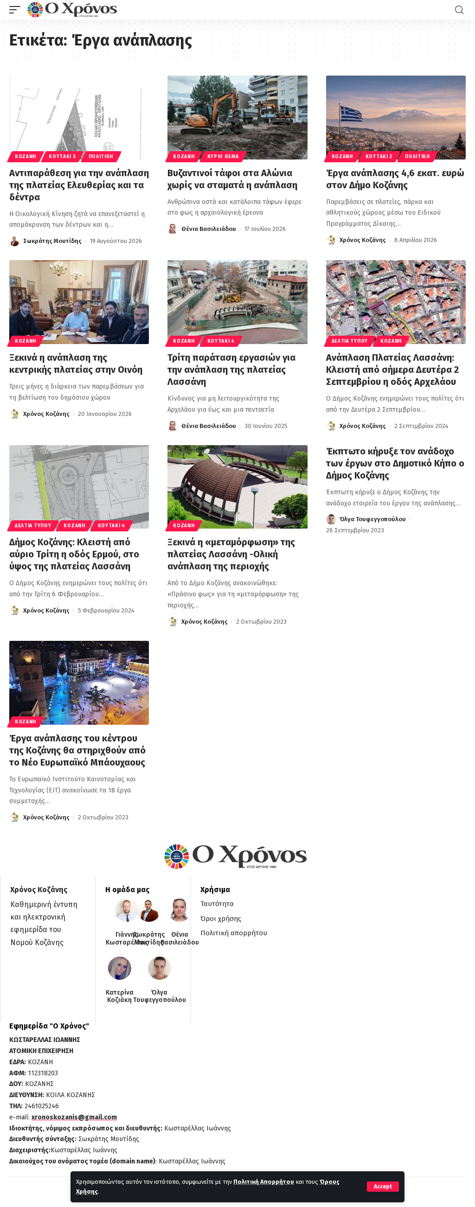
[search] (459, 10)
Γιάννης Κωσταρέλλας (127, 938)
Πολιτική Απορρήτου (263, 1181)
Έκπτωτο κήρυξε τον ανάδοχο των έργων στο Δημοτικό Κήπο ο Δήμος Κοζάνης (395, 463)
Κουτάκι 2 (379, 157)
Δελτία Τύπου (350, 341)
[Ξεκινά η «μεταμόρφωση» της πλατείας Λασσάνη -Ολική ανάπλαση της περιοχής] (237, 487)
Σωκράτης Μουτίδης (52, 240)
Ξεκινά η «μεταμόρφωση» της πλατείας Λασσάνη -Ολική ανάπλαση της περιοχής (231, 554)
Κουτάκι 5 (62, 157)
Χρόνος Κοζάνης (363, 239)
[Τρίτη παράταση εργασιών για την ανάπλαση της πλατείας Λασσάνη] (237, 302)
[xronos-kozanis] (73, 9)
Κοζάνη (25, 157)
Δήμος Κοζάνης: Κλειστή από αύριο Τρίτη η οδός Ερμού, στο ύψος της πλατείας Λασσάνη (74, 554)
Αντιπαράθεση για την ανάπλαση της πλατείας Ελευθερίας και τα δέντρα (79, 185)
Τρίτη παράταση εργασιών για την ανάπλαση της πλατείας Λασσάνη (231, 369)
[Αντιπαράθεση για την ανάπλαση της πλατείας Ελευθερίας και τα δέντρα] (79, 118)
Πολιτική (101, 157)
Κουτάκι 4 (221, 341)
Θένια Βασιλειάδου (208, 228)
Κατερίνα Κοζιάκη (120, 996)
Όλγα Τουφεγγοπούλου (373, 519)
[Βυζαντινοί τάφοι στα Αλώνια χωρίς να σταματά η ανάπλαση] (237, 118)
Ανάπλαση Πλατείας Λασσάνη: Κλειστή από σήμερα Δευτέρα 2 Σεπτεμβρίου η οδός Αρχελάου (392, 369)
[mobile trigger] (17, 9)
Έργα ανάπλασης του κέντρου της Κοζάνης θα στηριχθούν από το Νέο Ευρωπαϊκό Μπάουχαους (77, 750)
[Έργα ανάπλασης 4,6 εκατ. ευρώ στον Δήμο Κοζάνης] (396, 118)
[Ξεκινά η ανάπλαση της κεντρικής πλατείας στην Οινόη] (79, 302)
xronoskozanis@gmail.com (74, 1117)
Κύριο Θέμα (223, 157)
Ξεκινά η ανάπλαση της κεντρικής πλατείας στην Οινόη (75, 363)
